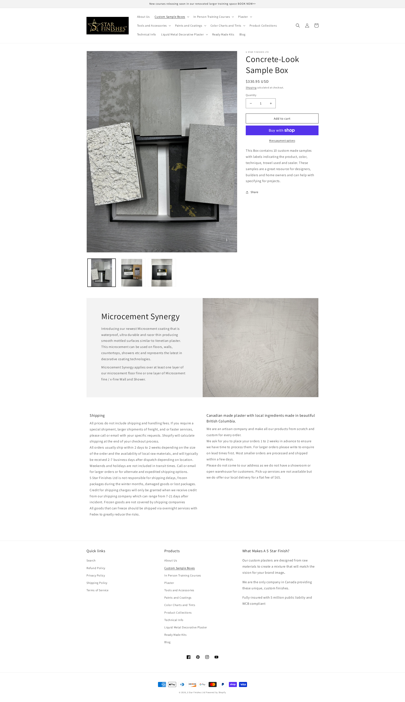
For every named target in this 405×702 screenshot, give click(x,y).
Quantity (251, 95)
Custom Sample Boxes (179, 568)
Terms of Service (97, 590)
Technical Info (173, 620)
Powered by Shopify (216, 692)
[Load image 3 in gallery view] (162, 273)
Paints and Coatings (177, 597)
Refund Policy (95, 568)
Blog (167, 642)
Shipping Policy (96, 583)
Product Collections (178, 612)
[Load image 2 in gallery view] (132, 273)
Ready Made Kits (175, 635)
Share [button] (254, 192)
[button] (171, 16)
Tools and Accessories (179, 590)
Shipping (251, 87)
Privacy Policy (95, 575)
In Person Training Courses (182, 575)
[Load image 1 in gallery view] (102, 273)
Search (91, 560)
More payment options (282, 140)
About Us (170, 560)
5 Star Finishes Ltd (196, 692)
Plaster (169, 583)
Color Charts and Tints (179, 605)
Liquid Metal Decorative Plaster (185, 627)
